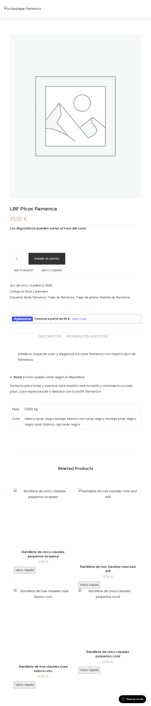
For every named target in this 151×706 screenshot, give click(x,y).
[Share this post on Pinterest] (31, 311)
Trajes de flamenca (60, 297)
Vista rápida (24, 570)
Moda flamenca (35, 297)
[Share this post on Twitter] (18, 311)
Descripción (50, 336)
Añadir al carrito (46, 258)
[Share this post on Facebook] (11, 311)
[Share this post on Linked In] (24, 311)
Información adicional (87, 336)
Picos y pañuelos (36, 291)
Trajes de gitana (87, 297)
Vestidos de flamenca (114, 297)
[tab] (50, 336)
